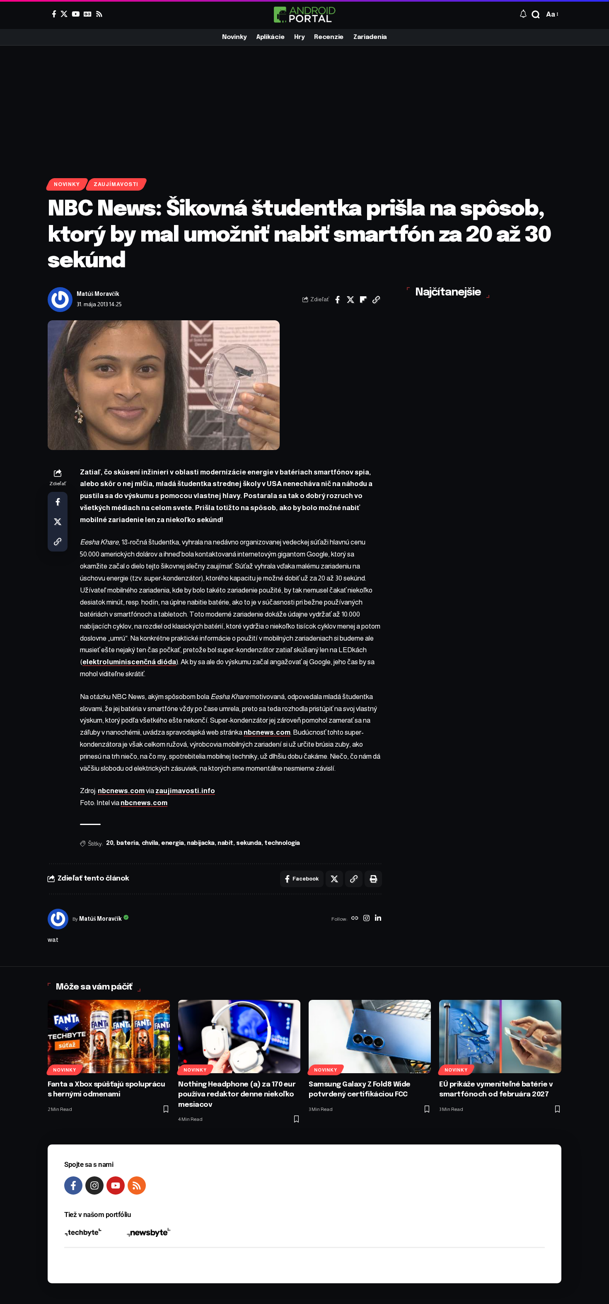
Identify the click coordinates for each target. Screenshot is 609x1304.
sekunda (248, 843)
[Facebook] (54, 13)
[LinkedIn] (378, 919)
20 (109, 843)
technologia (282, 843)
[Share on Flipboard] (363, 299)
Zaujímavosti (116, 184)
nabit (225, 843)
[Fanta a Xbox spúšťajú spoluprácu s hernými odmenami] (109, 1036)
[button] (536, 14)
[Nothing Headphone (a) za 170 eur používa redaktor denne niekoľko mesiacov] (239, 1036)
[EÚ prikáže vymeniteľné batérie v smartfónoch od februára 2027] (500, 1036)
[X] (64, 13)
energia (172, 843)
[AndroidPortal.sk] (304, 14)
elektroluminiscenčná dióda (129, 662)
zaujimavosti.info (185, 791)
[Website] (354, 919)
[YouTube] (76, 13)
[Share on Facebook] (337, 299)
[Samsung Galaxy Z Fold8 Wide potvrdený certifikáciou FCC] (370, 1036)
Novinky (67, 184)
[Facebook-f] (73, 1185)
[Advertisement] (304, 108)
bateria (127, 843)
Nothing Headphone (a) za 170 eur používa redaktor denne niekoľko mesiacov (236, 1094)
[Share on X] (350, 299)
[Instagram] (366, 919)
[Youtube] (115, 1185)
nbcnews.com (267, 732)
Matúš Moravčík (98, 294)
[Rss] (99, 13)
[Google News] (88, 13)
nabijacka (201, 843)
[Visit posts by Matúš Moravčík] (60, 299)
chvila (150, 843)
